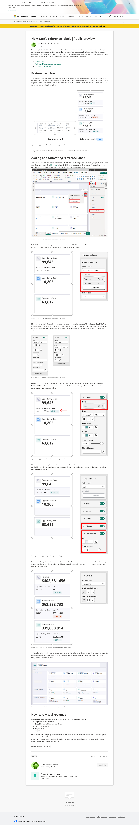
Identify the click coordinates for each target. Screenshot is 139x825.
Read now (102, 26)
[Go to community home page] (25, 16)
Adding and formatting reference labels (48, 64)
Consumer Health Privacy (39, 821)
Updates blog (33, 21)
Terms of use (112, 817)
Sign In (122, 16)
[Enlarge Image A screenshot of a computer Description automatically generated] (69, 114)
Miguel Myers (41, 44)
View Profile (102, 765)
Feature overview (40, 62)
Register (116, 16)
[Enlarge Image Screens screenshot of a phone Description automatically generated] (69, 513)
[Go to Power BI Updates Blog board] (35, 776)
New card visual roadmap (43, 66)
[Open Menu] (123, 21)
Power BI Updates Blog (44, 21)
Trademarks (121, 817)
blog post (53, 165)
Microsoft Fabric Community (21, 21)
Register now (12, 10)
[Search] (110, 16)
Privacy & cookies (102, 817)
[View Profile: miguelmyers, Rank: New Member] (33, 44)
